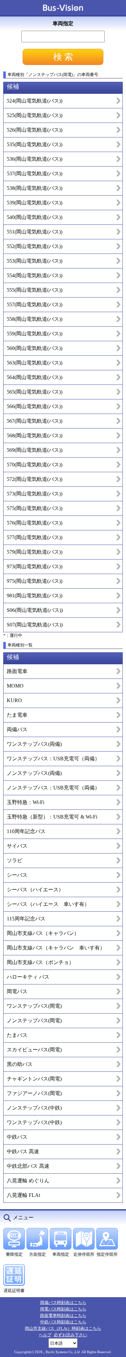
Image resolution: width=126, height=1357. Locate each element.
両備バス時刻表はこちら (63, 1302)
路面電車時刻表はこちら (63, 1315)
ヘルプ (45, 1334)
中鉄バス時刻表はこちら (63, 1321)
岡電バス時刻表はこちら (63, 1309)
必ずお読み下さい (70, 1334)
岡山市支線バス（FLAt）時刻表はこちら (63, 1328)
